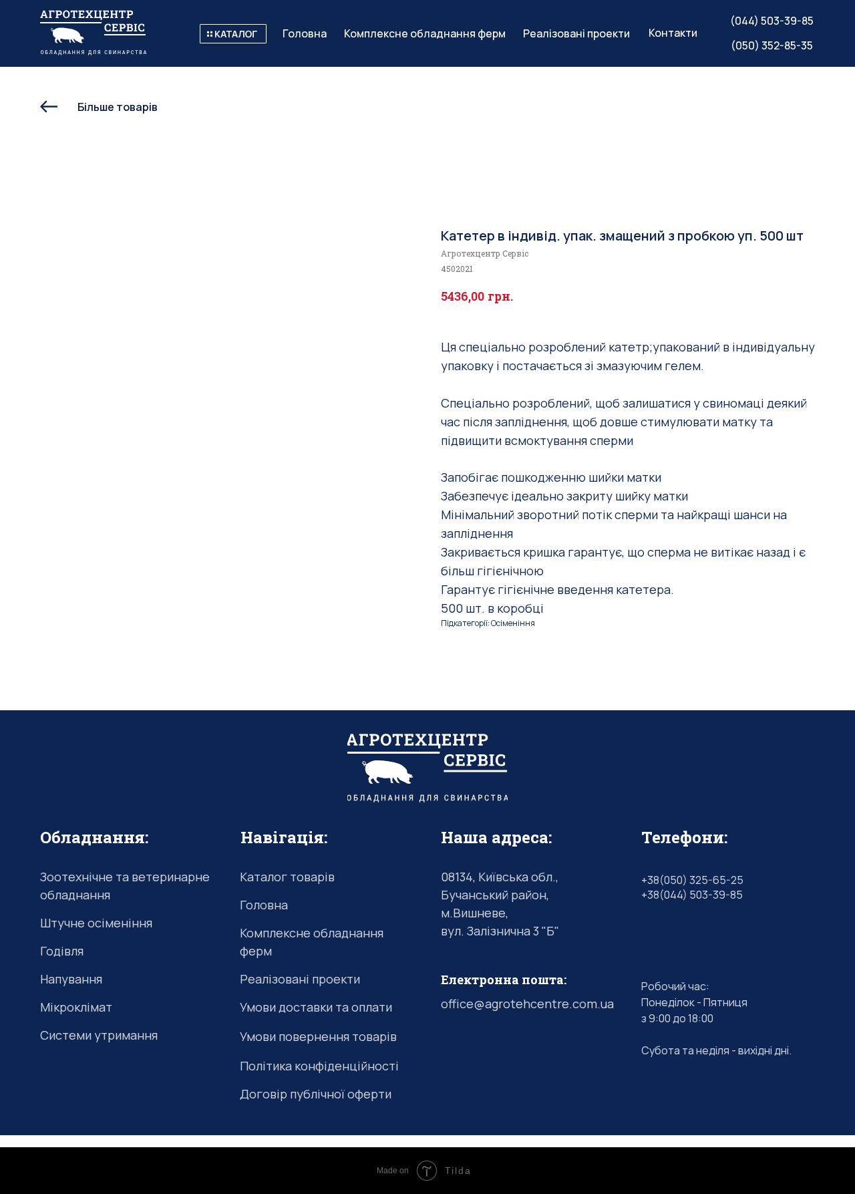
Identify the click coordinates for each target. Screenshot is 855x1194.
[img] (233, 33)
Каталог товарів (287, 877)
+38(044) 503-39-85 (692, 894)
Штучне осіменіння (96, 923)
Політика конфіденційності (319, 1066)
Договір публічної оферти (315, 1094)
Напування (71, 979)
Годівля (61, 951)
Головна (264, 905)
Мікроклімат (76, 1007)
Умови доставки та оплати (316, 1007)
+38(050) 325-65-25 (692, 880)
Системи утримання (99, 1035)
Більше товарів (117, 107)
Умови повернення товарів (318, 1036)
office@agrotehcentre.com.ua (527, 1004)
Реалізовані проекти (300, 979)
